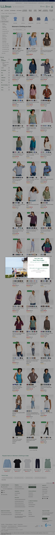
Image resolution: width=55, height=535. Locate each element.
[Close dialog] (48, 258)
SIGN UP (45, 265)
